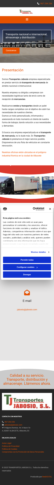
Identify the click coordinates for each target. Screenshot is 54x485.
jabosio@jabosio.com (27, 309)
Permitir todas (27, 260)
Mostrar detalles (38, 252)
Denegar (27, 274)
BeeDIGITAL (47, 477)
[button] (11, 51)
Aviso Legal (6, 443)
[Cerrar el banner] (50, 209)
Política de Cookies (9, 449)
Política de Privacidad (10, 446)
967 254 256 (46, 3)
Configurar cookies (25, 267)
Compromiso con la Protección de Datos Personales (23, 452)
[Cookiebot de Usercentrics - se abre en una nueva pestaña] (33, 209)
